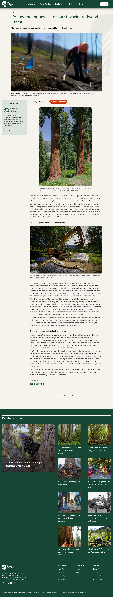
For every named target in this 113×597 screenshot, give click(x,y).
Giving (71, 4)
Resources (61, 583)
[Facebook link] (5, 583)
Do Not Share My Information (67, 592)
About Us (61, 569)
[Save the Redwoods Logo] (8, 567)
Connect (96, 566)
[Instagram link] (3, 583)
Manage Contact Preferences (49, 592)
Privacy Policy (36, 592)
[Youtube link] (11, 583)
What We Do (45, 4)
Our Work (61, 572)
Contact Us (96, 569)
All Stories (15, 13)
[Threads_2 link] (14, 583)
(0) (64, 396)
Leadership (61, 576)
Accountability (62, 579)
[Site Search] (110, 4)
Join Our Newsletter (58, 101)
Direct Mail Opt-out (81, 592)
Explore (81, 4)
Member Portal (97, 579)
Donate (104, 4)
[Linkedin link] (8, 583)
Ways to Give (80, 572)
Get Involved (60, 4)
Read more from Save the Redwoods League (11, 130)
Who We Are (30, 4)
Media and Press (98, 576)
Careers (95, 572)
